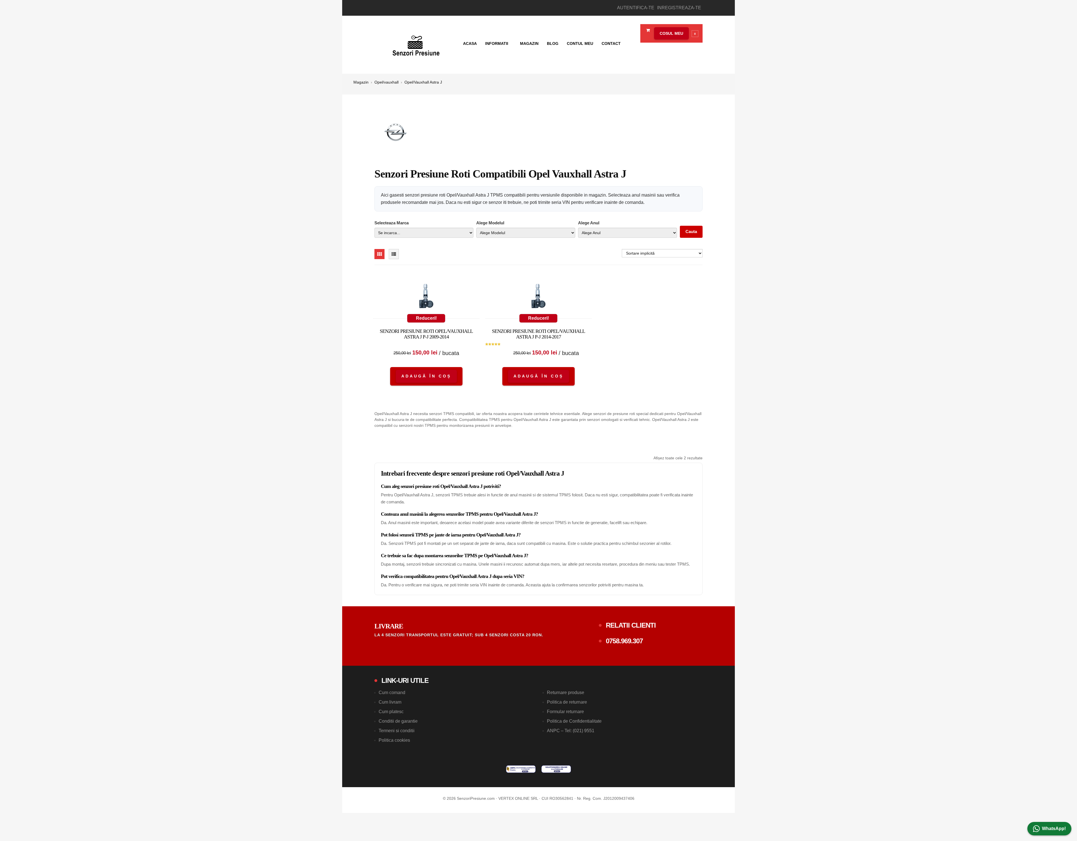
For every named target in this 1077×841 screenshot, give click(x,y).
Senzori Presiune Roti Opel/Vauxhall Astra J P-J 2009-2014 (426, 334)
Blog (552, 43)
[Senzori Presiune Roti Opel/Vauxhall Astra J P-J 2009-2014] (426, 297)
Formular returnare (565, 711)
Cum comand (392, 692)
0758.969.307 (624, 641)
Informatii (497, 43)
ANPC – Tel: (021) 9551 (570, 730)
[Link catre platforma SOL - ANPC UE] (556, 769)
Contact (611, 43)
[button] (674, 33)
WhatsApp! (1054, 828)
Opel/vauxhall (386, 82)
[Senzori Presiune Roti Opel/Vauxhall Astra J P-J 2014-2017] (538, 297)
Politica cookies (394, 740)
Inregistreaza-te (679, 7)
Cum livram (390, 702)
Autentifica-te (635, 7)
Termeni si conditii (397, 730)
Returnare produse (565, 692)
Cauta (691, 231)
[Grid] (379, 254)
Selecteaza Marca (391, 222)
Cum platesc (391, 711)
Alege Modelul (490, 222)
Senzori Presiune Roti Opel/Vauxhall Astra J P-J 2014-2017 (538, 334)
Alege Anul (588, 222)
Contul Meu (580, 43)
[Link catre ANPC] (521, 769)
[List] (394, 254)
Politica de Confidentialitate (574, 721)
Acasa (470, 43)
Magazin (529, 43)
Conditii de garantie (398, 721)
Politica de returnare (567, 702)
